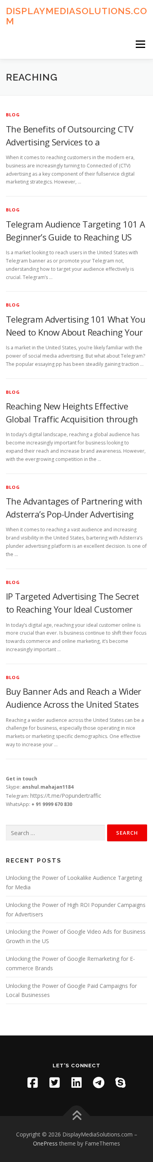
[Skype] (120, 1083)
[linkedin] (76, 1083)
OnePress (45, 1143)
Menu (139, 44)
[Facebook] (32, 1083)
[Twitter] (54, 1083)
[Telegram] (98, 1083)
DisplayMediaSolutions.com (76, 16)
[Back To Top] (77, 1116)
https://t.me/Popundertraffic (65, 795)
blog (13, 114)
